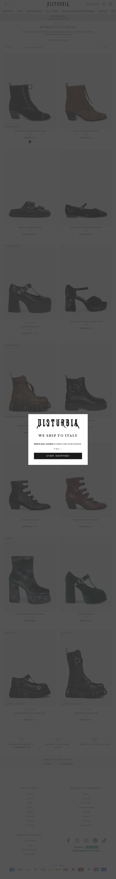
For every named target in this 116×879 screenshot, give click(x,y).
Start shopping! (58, 456)
